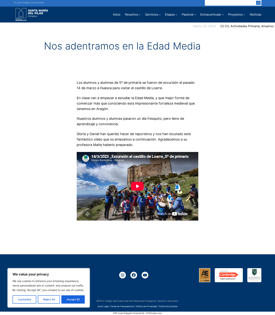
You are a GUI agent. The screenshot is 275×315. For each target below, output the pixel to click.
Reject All (49, 299)
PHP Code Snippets (122, 313)
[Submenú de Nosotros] (140, 15)
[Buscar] (258, 3)
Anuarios (267, 26)
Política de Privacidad (146, 306)
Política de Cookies (168, 306)
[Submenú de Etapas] (176, 15)
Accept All (73, 299)
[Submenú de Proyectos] (244, 15)
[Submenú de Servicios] (160, 15)
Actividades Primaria (245, 26)
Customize (24, 299)
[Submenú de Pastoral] (195, 15)
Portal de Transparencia (122, 306)
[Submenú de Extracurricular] (223, 15)
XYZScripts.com (154, 313)
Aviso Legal (103, 306)
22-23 (224, 26)
